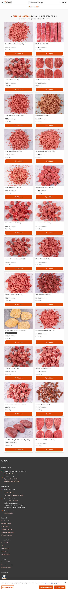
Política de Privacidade (51, 583)
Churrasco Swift (6, 523)
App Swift (4, 551)
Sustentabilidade (6, 567)
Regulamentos (5, 548)
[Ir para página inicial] (8, 2)
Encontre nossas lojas (7, 565)
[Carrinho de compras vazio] (65, 2)
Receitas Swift (5, 521)
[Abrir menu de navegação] (2, 2)
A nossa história (5, 562)
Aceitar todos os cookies (46, 587)
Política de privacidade (7, 532)
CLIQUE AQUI (9, 492)
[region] (34, 585)
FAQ (2, 545)
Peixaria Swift (5, 526)
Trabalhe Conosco (6, 529)
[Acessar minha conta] (63, 2)
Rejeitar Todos (60, 587)
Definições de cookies (7, 587)
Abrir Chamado (8, 513)
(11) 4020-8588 (8, 473)
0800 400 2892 (13, 501)
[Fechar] (65, 582)
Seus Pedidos (5, 543)
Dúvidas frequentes (6, 535)
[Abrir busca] (60, 2)
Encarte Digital (5, 554)
